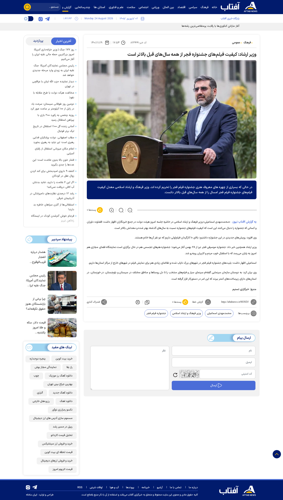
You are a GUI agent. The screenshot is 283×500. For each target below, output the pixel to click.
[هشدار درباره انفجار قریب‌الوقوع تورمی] (61, 257)
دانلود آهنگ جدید (63, 393)
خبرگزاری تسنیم (240, 289)
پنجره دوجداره (38, 359)
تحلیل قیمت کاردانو (62, 435)
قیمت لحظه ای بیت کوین (59, 452)
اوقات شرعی (96, 487)
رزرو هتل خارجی (41, 401)
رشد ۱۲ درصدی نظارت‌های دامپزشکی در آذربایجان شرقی (52, 196)
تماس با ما (175, 487)
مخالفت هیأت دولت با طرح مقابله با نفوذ (53, 95)
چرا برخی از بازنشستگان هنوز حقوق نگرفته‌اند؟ (35, 304)
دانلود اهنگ (66, 401)
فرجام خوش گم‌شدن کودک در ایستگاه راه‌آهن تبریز (52, 218)
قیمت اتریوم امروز (63, 469)
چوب (36, 376)
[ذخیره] (147, 302)
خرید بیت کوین (64, 359)
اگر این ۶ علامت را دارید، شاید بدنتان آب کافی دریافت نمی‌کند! (53, 184)
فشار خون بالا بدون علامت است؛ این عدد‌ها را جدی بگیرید (53, 162)
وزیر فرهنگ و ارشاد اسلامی (186, 313)
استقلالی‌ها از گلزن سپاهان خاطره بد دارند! (53, 207)
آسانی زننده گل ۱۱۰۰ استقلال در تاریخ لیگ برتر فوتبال (53, 128)
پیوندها (130, 487)
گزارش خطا (197, 302)
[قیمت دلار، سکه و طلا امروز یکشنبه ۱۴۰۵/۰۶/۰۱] (61, 327)
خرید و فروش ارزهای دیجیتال (57, 461)
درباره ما (193, 487)
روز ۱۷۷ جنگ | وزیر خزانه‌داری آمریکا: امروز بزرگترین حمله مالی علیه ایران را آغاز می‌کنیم (53, 54)
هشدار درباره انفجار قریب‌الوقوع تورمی (38, 257)
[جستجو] (27, 7)
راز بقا (70, 367)
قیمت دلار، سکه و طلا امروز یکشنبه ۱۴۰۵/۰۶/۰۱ (36, 327)
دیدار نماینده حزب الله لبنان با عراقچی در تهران (53, 84)
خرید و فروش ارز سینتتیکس (57, 444)
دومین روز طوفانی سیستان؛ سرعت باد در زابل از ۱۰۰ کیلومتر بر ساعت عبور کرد (52, 106)
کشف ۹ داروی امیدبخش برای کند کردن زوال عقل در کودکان (52, 173)
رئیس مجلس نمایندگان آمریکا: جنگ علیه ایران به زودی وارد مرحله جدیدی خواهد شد (53, 70)
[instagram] (41, 18)
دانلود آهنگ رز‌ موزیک (61, 376)
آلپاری (40, 393)
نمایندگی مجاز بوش (46, 367)
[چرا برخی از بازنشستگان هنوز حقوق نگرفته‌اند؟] (61, 304)
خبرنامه (146, 487)
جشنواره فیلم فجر (156, 313)
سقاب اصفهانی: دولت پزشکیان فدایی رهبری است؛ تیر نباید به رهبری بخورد (53, 140)
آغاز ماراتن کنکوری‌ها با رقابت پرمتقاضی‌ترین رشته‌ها (210, 26)
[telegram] (47, 18)
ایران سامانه (31, 495)
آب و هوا (114, 487)
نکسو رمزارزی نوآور (62, 410)
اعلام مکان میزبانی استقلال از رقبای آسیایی (54, 151)
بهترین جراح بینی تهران (60, 384)
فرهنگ (247, 43)
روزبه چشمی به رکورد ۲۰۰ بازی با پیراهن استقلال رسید (55, 117)
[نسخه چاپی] (137, 302)
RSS (79, 487)
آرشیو (160, 487)
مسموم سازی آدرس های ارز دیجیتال (53, 418)
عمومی (236, 43)
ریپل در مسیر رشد (63, 427)
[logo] (240, 6)
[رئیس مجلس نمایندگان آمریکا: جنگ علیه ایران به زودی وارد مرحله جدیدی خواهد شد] (61, 280)
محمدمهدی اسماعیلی (219, 313)
